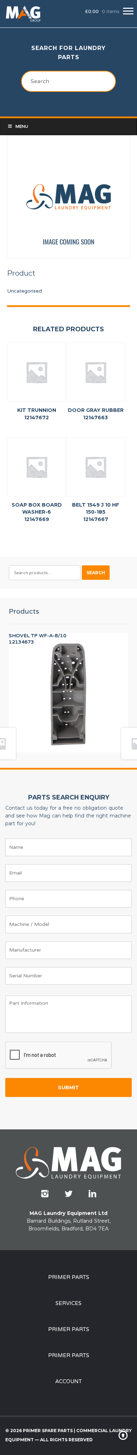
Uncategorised (24, 291)
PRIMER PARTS (68, 1277)
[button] (128, 11)
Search (95, 572)
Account (68, 1381)
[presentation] (58, 1055)
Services (68, 1303)
